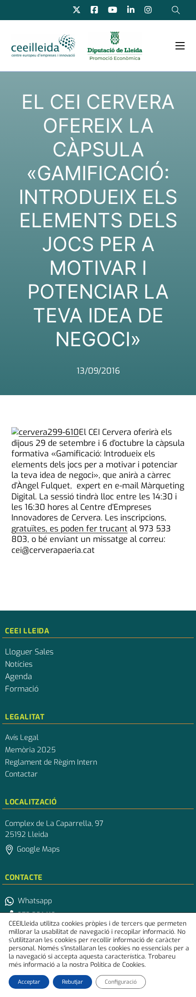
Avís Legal (22, 737)
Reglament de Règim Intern (51, 762)
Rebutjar (72, 982)
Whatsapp (35, 901)
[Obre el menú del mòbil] (180, 45)
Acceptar (29, 982)
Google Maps (38, 849)
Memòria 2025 (30, 750)
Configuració (121, 982)
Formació (22, 689)
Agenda (18, 677)
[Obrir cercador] (176, 10)
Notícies (18, 664)
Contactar (21, 774)
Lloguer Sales (29, 652)
